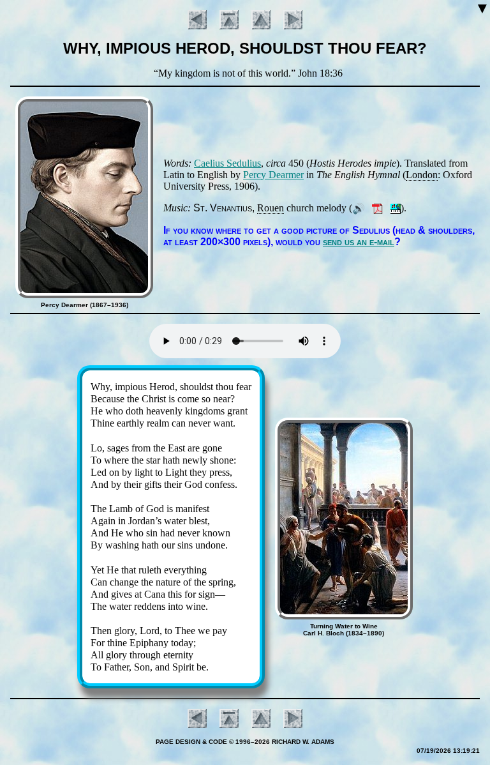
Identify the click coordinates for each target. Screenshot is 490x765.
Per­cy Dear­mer (273, 174)
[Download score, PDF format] (377, 207)
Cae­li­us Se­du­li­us (227, 163)
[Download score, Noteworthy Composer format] (395, 207)
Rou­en (270, 207)
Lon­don (422, 174)
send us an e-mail (358, 241)
